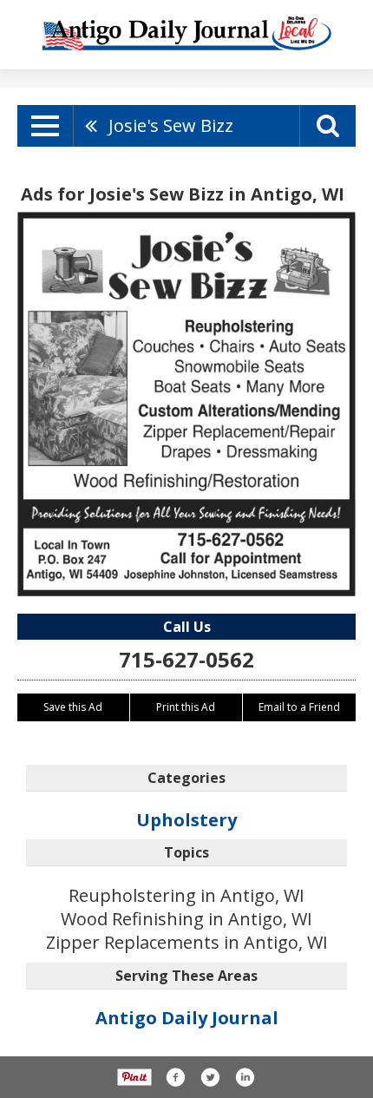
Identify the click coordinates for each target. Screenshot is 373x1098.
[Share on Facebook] (175, 1077)
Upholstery (186, 820)
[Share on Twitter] (210, 1077)
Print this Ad (185, 707)
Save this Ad (72, 707)
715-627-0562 (186, 659)
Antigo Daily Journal (186, 1017)
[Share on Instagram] (244, 1077)
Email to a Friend (299, 707)
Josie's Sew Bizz (170, 125)
